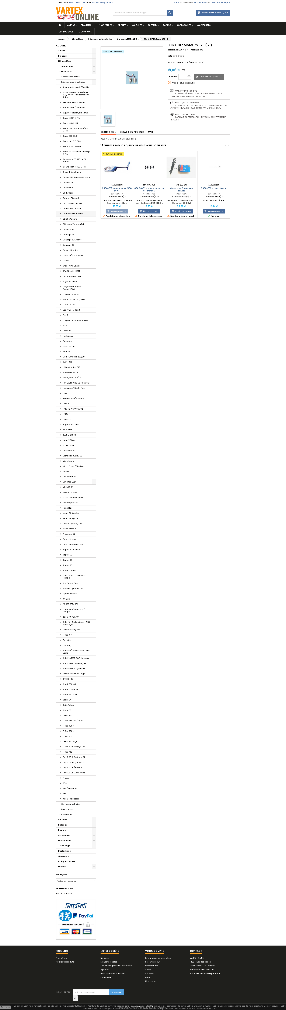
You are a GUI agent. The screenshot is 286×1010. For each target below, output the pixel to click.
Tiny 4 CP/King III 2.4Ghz (74, 762)
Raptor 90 (67, 565)
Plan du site (106, 977)
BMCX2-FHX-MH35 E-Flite (75, 166)
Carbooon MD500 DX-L (74, 213)
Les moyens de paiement (113, 973)
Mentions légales (109, 961)
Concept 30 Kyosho (72, 239)
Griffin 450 (67, 362)
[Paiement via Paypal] (76, 919)
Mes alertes (151, 981)
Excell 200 (67, 330)
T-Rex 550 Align (70, 741)
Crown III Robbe (70, 250)
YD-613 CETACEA (70, 604)
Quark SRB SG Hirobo (73, 544)
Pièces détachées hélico (73, 82)
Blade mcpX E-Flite (72, 141)
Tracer (66, 778)
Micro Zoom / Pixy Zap (73, 466)
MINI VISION (68, 487)
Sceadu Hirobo (70, 570)
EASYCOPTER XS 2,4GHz (74, 299)
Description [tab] (108, 132)
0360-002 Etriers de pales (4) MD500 (149, 189)
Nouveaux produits (65, 961)
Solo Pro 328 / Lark (71, 629)
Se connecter (200, 2)
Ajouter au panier (208, 76)
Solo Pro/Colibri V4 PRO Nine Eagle (76, 651)
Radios (167, 25)
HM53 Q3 (67, 419)
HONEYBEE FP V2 (70, 372)
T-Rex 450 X (68, 725)
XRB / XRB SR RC (70, 788)
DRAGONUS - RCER (71, 271)
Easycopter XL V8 (71, 294)
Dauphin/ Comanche (73, 255)
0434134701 (74, 2)
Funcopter (68, 341)
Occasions (85, 31)
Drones (122, 25)
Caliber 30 (68, 182)
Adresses (149, 973)
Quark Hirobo (69, 539)
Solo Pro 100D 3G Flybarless (76, 658)
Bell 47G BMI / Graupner (74, 107)
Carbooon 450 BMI (72, 208)
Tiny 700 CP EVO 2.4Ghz (74, 772)
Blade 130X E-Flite (71, 123)
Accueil (61, 45)
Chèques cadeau (67, 861)
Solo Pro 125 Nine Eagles (74, 663)
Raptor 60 (67, 560)
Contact (196, 951)
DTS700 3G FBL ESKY (72, 276)
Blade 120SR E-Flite (71, 118)
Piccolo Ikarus (69, 528)
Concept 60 (68, 245)
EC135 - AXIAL (69, 304)
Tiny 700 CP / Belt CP (72, 767)
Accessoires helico (70, 76)
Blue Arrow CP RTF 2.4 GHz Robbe (75, 160)
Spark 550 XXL (69, 684)
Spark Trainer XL (70, 689)
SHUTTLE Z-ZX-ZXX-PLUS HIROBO (74, 576)
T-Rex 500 (67, 736)
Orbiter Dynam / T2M (73, 523)
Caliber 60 (68, 187)
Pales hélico (67, 809)
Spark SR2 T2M (70, 694)
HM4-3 (66, 393)
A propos (105, 969)
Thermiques (67, 66)
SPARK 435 (68, 679)
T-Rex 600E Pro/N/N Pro (74, 746)
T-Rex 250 (67, 715)
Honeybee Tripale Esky (74, 388)
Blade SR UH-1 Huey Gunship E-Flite (76, 152)
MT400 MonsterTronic (73, 497)
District (66, 260)
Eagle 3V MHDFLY (71, 281)
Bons (147, 977)
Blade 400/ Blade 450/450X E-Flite (76, 129)
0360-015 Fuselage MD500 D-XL (117, 189)
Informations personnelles (158, 958)
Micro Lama (68, 461)
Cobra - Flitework (71, 198)
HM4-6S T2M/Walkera (73, 398)
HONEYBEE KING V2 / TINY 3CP (76, 382)
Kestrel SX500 (69, 435)
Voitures (137, 25)
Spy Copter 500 (70, 583)
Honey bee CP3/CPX (73, 377)
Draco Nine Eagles (71, 265)
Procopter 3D (69, 534)
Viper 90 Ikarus (70, 593)
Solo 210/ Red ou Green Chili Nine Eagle (76, 623)
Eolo (65, 325)
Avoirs (148, 969)
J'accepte (5, 1007)
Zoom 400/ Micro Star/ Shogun (74, 610)
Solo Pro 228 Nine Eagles (75, 673)
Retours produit (152, 961)
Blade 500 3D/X (70, 136)
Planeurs (86, 25)
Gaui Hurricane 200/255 (74, 356)
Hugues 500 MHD (71, 424)
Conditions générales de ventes (116, 965)
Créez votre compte (220, 2)
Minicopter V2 (69, 476)
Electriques (66, 71)
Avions (71, 25)
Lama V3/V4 (69, 440)
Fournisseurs (64, 888)
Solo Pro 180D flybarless (74, 668)
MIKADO (66, 471)
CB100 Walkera (70, 219)
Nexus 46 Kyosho (71, 518)
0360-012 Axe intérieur (214, 188)
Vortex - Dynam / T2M (73, 588)
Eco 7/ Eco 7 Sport (71, 309)
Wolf (65, 783)
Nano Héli (67, 507)
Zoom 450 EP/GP (71, 616)
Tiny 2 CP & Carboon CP (74, 757)
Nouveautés (204, 25)
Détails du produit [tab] (132, 132)
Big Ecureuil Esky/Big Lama (75, 112)
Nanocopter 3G (70, 502)
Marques (61, 874)
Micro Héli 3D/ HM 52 (72, 455)
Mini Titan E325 (70, 481)
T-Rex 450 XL (69, 731)
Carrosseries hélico (70, 804)
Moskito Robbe (70, 492)
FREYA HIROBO (69, 346)
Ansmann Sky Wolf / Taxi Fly (76, 87)
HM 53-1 (66, 414)
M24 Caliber (68, 445)
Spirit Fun (67, 699)
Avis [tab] (150, 132)
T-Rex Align (64, 845)
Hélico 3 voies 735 (71, 367)
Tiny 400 (67, 640)
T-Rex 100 (67, 634)
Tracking (67, 645)
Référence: (173, 50)
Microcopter (69, 450)
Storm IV (67, 710)
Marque (195, 50)
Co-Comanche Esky (72, 203)
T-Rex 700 (67, 752)
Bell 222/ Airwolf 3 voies (74, 102)
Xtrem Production (71, 798)
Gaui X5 (66, 351)
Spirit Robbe (68, 705)
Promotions (61, 958)
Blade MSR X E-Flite (72, 146)
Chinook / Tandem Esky (74, 224)
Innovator (67, 429)
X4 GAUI (66, 598)
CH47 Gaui (68, 192)
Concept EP (68, 234)
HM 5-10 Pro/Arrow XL (73, 408)
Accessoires (184, 25)
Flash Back (68, 336)
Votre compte (154, 951)
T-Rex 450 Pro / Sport (73, 720)
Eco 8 (65, 315)
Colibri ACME (69, 229)
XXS (64, 793)
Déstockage (66, 31)
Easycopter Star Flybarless (75, 320)
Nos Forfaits (66, 814)
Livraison (105, 958)
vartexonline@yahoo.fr (103, 2)
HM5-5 (66, 403)
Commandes (151, 965)
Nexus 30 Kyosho (71, 513)
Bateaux (152, 25)
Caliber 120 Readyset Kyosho (77, 177)
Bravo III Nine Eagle (72, 172)
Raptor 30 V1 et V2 (71, 549)
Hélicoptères (104, 25)
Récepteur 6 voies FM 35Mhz (181, 189)
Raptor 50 (67, 554)
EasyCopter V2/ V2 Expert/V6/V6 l (72, 287)
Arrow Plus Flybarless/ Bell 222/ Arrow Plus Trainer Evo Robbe (76, 95)
